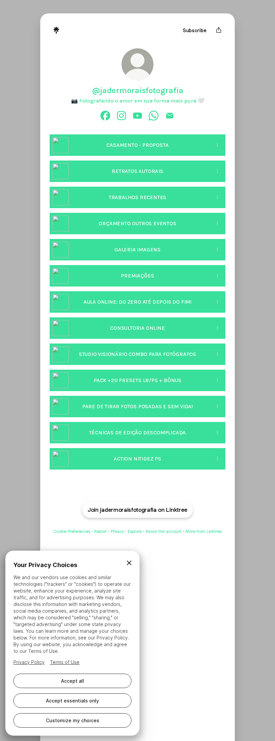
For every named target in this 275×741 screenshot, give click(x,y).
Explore (135, 531)
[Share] (217, 145)
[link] (105, 116)
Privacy (117, 531)
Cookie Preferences (71, 531)
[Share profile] (218, 30)
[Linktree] (56, 30)
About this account (163, 531)
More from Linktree (203, 531)
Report (100, 531)
